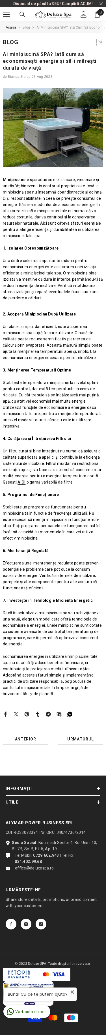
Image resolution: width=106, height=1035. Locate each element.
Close (101, 4)
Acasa (11, 27)
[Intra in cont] (84, 14)
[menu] (6, 14)
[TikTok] (41, 924)
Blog (26, 27)
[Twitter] (16, 714)
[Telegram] (48, 714)
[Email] (59, 714)
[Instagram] (26, 924)
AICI (21, 482)
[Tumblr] (37, 714)
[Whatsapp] (69, 714)
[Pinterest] (26, 714)
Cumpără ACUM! (77, 3)
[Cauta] (22, 14)
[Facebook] (5, 714)
